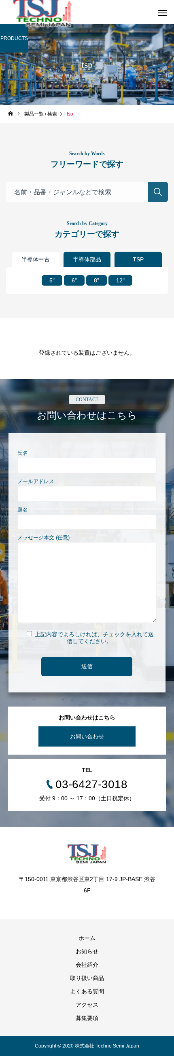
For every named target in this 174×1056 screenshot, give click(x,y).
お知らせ (87, 951)
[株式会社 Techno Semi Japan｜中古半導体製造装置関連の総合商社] (87, 853)
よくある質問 (87, 991)
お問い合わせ (87, 736)
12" (120, 280)
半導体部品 (87, 259)
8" (96, 280)
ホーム (87, 938)
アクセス (87, 1004)
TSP (138, 259)
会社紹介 (87, 964)
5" (52, 280)
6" (74, 280)
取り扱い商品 (87, 978)
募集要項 (87, 1018)
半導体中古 (35, 259)
